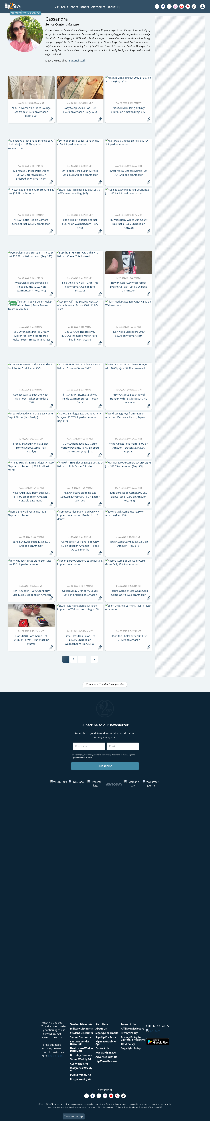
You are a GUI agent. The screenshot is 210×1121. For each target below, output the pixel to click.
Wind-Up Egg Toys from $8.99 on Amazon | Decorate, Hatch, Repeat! (128, 447)
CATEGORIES (98, 7)
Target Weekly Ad (80, 1059)
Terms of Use (128, 1024)
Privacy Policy (129, 1033)
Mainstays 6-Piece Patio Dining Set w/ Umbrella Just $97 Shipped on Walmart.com (31, 174)
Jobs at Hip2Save (105, 1052)
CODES (74, 7)
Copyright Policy (131, 1048)
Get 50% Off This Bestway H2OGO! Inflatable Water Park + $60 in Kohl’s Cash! (80, 335)
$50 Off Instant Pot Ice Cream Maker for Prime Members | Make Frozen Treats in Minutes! (31, 335)
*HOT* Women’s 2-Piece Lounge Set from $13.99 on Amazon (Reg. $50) (31, 111)
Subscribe (105, 766)
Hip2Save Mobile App (105, 1042)
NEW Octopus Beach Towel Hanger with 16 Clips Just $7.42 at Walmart (128, 398)
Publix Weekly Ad (80, 1074)
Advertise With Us (106, 1057)
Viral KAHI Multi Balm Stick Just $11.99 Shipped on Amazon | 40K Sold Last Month (31, 496)
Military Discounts (81, 1028)
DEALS (64, 7)
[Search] (118, 7)
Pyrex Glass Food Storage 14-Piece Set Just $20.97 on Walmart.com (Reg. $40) (31, 286)
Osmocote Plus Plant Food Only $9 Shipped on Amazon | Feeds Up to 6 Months (80, 545)
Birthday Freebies (81, 1055)
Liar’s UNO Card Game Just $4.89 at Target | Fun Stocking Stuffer (31, 640)
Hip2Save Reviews (106, 1061)
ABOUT (111, 7)
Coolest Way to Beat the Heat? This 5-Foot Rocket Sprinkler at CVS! (31, 398)
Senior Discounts (80, 1037)
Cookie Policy (55, 1056)
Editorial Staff (77, 60)
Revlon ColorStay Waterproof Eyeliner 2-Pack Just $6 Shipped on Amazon (128, 286)
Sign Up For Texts (105, 1037)
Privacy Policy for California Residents (133, 1038)
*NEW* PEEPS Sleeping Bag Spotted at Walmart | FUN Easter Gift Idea (80, 496)
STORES (84, 7)
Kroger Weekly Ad (80, 1079)
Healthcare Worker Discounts (81, 1049)
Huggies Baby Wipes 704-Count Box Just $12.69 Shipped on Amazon (128, 223)
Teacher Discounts (81, 1024)
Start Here (101, 1024)
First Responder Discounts (79, 1042)
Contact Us (102, 1048)
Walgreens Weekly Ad (81, 1069)
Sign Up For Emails (106, 1033)
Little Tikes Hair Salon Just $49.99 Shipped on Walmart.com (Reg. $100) (80, 640)
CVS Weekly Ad (79, 1063)
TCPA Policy (128, 1044)
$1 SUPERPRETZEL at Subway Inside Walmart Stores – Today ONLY (80, 398)
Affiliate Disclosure (132, 1028)
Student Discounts (81, 1033)
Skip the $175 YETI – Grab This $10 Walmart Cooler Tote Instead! (80, 286)
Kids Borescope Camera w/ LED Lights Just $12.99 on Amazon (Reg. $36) (128, 496)
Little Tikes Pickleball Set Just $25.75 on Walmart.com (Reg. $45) (80, 223)
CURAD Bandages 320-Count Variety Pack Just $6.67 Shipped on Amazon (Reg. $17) (80, 447)
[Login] (202, 6)
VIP (57, 7)
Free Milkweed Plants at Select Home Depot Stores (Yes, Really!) (31, 447)
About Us (101, 1028)
